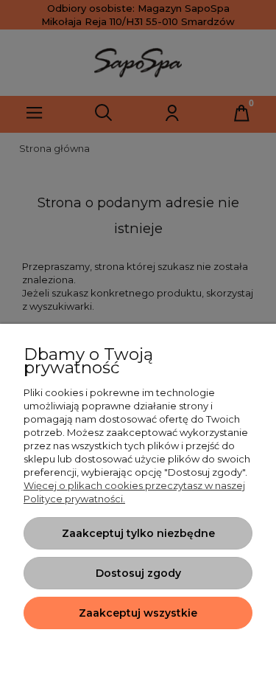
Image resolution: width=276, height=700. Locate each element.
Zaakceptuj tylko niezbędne (138, 533)
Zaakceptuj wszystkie (138, 613)
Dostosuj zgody (138, 573)
